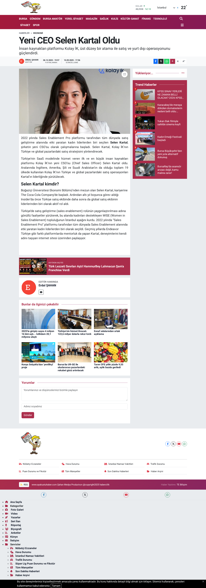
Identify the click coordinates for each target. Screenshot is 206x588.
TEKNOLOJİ (160, 18)
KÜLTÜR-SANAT (130, 18)
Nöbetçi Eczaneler (32, 464)
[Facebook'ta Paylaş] (156, 61)
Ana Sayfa (16, 502)
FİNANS (146, 18)
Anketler (15, 532)
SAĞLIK (104, 18)
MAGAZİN (91, 18)
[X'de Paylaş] (160, 61)
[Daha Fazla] (172, 61)
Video (14, 513)
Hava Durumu (72, 464)
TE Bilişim (182, 484)
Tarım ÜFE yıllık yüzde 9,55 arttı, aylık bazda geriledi (108, 366)
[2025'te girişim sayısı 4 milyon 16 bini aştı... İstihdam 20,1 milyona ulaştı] (38, 318)
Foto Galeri (17, 509)
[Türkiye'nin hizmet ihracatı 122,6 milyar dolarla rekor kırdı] (74, 318)
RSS (25, 484)
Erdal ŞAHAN (47, 285)
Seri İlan (15, 521)
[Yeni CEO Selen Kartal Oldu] (74, 101)
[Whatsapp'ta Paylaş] (166, 61)
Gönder (28, 415)
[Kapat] (204, 582)
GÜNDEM (35, 18)
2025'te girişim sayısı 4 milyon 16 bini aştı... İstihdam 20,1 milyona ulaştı (38, 334)
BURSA (23, 18)
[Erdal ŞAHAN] (29, 287)
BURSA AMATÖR (52, 18)
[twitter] (85, 494)
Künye (14, 536)
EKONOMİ (38, 33)
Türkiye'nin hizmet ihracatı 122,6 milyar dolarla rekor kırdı (74, 332)
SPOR (36, 25)
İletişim (14, 540)
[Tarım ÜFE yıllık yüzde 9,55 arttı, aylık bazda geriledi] (111, 352)
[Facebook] (167, 443)
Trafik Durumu (158, 464)
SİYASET (25, 25)
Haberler (24, 33)
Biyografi (16, 529)
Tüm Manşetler (72, 471)
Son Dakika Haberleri (118, 471)
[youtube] (126, 494)
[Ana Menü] (182, 25)
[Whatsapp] (184, 443)
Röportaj (15, 525)
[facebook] (43, 494)
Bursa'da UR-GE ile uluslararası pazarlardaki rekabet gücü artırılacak (71, 367)
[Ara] (181, 19)
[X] (173, 443)
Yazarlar (15, 517)
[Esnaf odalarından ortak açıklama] (111, 318)
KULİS (114, 18)
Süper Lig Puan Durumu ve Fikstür (35, 563)
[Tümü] (183, 73)
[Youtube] (178, 443)
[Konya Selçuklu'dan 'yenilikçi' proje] (38, 352)
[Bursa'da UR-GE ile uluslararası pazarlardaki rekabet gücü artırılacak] (74, 352)
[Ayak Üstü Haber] (30, 7)
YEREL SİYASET (74, 18)
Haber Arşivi (157, 471)
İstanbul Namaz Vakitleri (120, 464)
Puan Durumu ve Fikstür (34, 471)
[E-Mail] (41, 292)
